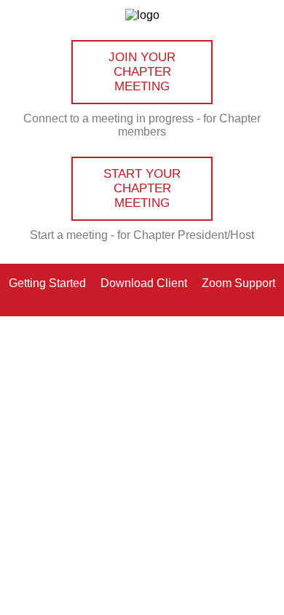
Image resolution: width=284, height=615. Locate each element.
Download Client (143, 282)
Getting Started (47, 282)
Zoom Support (238, 282)
